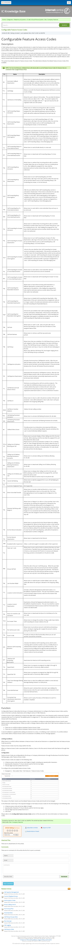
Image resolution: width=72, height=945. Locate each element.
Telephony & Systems (20, 19)
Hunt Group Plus (8, 908)
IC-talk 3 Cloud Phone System (35, 19)
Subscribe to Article (32, 827)
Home (4, 19)
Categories (10, 19)
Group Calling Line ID (10, 904)
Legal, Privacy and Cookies (45, 940)
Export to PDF (47, 827)
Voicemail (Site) (8, 913)
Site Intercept (8, 921)
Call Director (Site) (9, 929)
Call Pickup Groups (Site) (11, 917)
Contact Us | (23, 940)
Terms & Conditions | (32, 940)
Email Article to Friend (33, 831)
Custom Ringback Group (11, 896)
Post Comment (8, 883)
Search (64, 25)
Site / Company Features (51, 19)
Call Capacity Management (11, 892)
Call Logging (7, 925)
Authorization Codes (9, 900)
